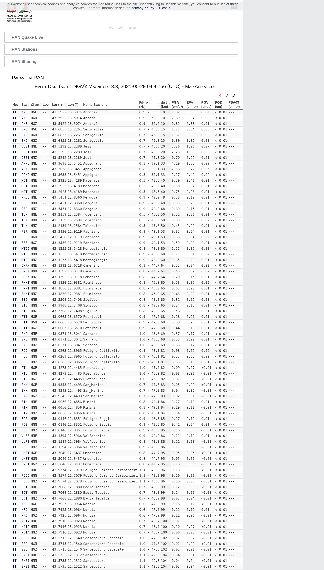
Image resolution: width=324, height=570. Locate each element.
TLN (24, 214)
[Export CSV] (233, 96)
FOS (24, 419)
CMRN (25, 265)
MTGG (25, 249)
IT (14, 112)
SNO (24, 334)
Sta (24, 104)
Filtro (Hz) (143, 104)
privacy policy (143, 8)
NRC (24, 504)
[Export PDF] (219, 96)
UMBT (25, 453)
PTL (24, 368)
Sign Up (132, 28)
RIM (24, 402)
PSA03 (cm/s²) (234, 104)
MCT (24, 180)
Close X (165, 8)
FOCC (25, 470)
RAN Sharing (24, 61)
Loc (46, 104)
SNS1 (25, 555)
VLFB (25, 436)
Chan (35, 104)
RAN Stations (24, 49)
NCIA (25, 521)
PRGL (25, 197)
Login (120, 28)
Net (15, 104)
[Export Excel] (226, 96)
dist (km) (164, 104)
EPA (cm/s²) (192, 104)
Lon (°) (73, 104)
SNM (24, 385)
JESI (25, 146)
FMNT (25, 283)
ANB (24, 112)
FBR (24, 231)
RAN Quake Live (27, 37)
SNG (24, 129)
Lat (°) (57, 104)
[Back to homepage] (19, 12)
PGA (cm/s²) (177, 104)
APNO (25, 163)
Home (110, 28)
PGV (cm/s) (206, 104)
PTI (24, 317)
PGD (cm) (218, 104)
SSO (24, 538)
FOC (24, 351)
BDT (24, 487)
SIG (24, 300)
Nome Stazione (95, 104)
